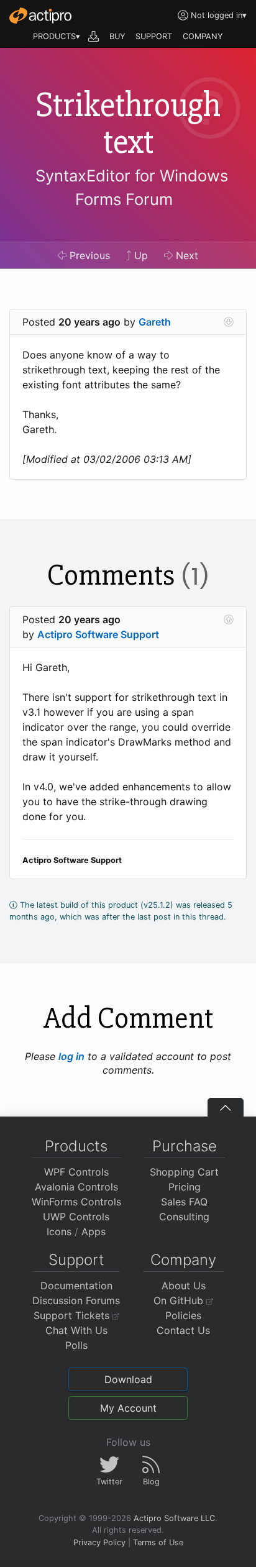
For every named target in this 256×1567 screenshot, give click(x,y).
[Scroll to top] (226, 1107)
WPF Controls (76, 1172)
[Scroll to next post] (229, 322)
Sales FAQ (184, 1201)
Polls (76, 1345)
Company (183, 1260)
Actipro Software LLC (174, 1518)
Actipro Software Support (98, 634)
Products (76, 1146)
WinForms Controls (76, 1201)
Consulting (184, 1216)
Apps (93, 1231)
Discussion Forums (76, 1300)
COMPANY (203, 36)
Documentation (76, 1285)
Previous (88, 255)
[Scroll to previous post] (229, 619)
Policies (183, 1315)
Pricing (184, 1187)
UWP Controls (76, 1216)
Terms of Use (158, 1542)
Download (128, 1379)
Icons (59, 1231)
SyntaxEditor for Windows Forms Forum (131, 187)
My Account (128, 1408)
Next (185, 255)
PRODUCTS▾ (56, 36)
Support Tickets (73, 1315)
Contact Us (183, 1330)
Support (76, 1260)
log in (71, 1056)
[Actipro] (40, 15)
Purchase (184, 1146)
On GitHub (179, 1300)
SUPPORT (153, 36)
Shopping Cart (184, 1172)
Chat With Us (76, 1330)
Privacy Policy (99, 1542)
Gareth (155, 322)
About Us (184, 1285)
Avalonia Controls (76, 1187)
